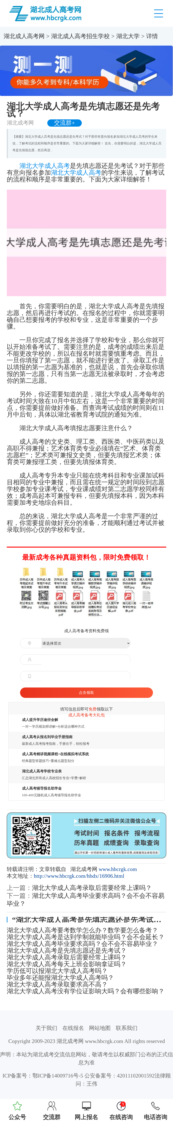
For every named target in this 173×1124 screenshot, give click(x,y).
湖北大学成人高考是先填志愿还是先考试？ (67, 950)
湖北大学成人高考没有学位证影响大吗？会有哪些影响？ (85, 991)
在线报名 (73, 1028)
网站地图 (100, 1028)
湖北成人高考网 (24, 36)
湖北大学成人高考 (44, 165)
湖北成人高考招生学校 (80, 36)
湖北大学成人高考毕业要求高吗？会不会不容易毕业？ (82, 944)
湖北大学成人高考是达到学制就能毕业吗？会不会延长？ (85, 937)
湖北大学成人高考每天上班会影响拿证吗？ (67, 964)
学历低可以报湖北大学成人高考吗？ (57, 971)
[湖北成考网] (46, 13)
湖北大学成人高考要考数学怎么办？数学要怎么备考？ (82, 930)
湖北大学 (128, 36)
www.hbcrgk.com (118, 869)
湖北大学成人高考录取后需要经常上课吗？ (92, 887)
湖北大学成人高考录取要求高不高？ (57, 984)
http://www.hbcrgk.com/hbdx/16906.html (79, 876)
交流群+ (64, 123)
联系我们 (126, 1028)
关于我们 (46, 1028)
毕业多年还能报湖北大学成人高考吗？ (60, 977)
